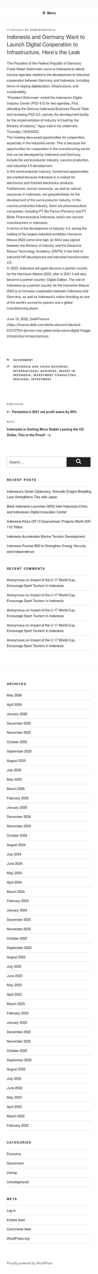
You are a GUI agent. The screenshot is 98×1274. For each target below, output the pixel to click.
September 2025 (19, 751)
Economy (14, 1153)
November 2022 (19, 1041)
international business (35, 371)
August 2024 (16, 844)
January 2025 (17, 807)
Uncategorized (17, 1181)
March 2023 (16, 1003)
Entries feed (16, 1219)
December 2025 (19, 723)
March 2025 (16, 788)
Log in (11, 1210)
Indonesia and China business (40, 366)
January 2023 (17, 1022)
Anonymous (16, 579)
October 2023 (17, 938)
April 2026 (14, 704)
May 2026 (14, 695)
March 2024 (16, 891)
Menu (51, 13)
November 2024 (19, 825)
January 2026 (17, 713)
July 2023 (14, 966)
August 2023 (16, 956)
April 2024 (14, 882)
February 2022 (17, 1125)
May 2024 (14, 872)
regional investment (32, 379)
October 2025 (17, 741)
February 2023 (17, 1013)
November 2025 (19, 732)
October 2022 (17, 1050)
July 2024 (14, 854)
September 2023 (19, 947)
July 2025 (14, 769)
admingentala (43, 30)
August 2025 (16, 760)
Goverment (23, 360)
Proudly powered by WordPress (29, 1263)
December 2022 (19, 1031)
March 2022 (16, 1115)
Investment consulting (55, 375)
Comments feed (19, 1228)
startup (12, 1172)
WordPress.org (18, 1238)
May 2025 (14, 779)
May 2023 (14, 984)
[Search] (78, 462)
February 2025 (17, 798)
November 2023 (19, 928)
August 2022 (16, 1069)
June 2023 (14, 975)
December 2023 (19, 919)
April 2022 (14, 1106)
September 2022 (19, 1059)
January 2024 (17, 910)
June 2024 (14, 863)
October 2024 (17, 835)
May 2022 (14, 1097)
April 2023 (14, 994)
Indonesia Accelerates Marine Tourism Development (46, 536)
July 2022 (14, 1078)
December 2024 (19, 816)
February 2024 (17, 900)
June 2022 (14, 1087)
